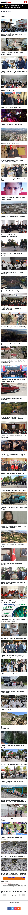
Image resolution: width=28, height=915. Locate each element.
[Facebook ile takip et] (9, 908)
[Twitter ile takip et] (12, 908)
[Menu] (25, 2)
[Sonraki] (23, 895)
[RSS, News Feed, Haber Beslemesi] (19, 908)
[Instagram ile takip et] (15, 908)
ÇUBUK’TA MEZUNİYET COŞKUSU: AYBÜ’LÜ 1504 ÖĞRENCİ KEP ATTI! (16, 6)
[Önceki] (4, 895)
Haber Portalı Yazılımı (7, 913)
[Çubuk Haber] (6, 2)
